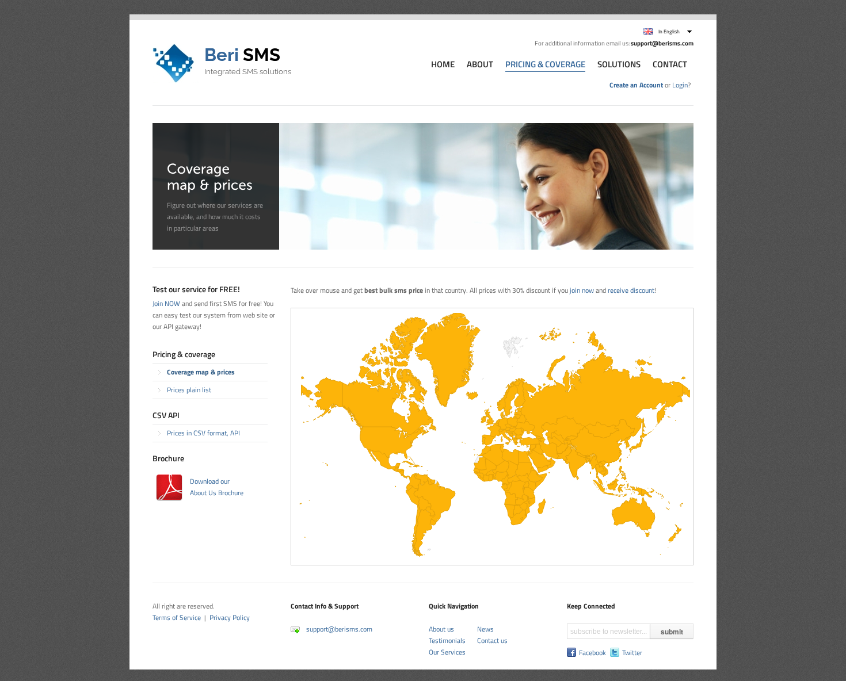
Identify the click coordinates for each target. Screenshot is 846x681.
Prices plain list (189, 389)
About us (441, 628)
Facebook (592, 653)
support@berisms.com (339, 628)
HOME (443, 65)
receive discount (631, 290)
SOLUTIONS (619, 65)
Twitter (632, 653)
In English (669, 31)
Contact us (492, 640)
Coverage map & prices (201, 371)
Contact (670, 65)
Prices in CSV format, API (203, 432)
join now (582, 290)
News (485, 628)
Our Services (447, 651)
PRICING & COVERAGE (545, 65)
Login (680, 84)
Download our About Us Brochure (216, 487)
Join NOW (166, 303)
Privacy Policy (229, 617)
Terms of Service (177, 617)
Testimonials (447, 640)
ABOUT (480, 65)
